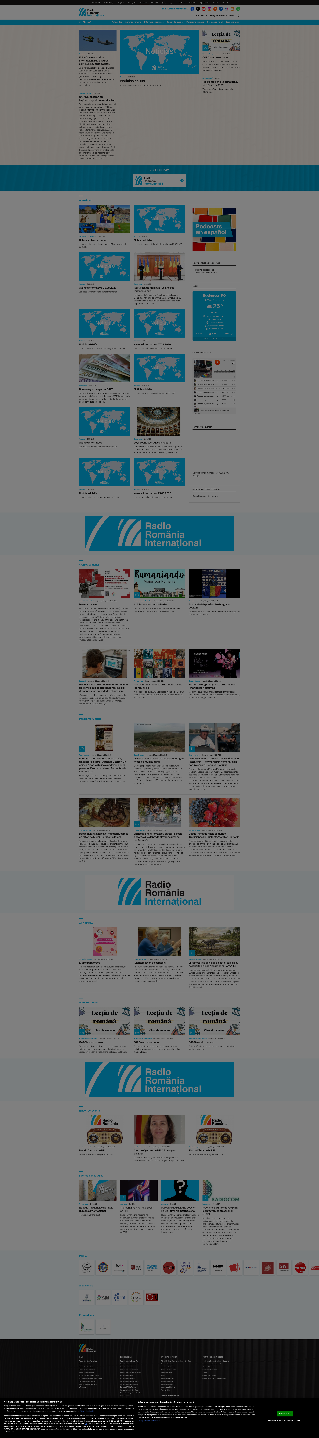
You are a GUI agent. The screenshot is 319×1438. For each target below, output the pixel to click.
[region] (159, 1418)
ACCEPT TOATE (285, 1414)
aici (86, 1424)
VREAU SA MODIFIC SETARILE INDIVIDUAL (284, 1420)
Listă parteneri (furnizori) (149, 1421)
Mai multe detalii (87, 1411)
